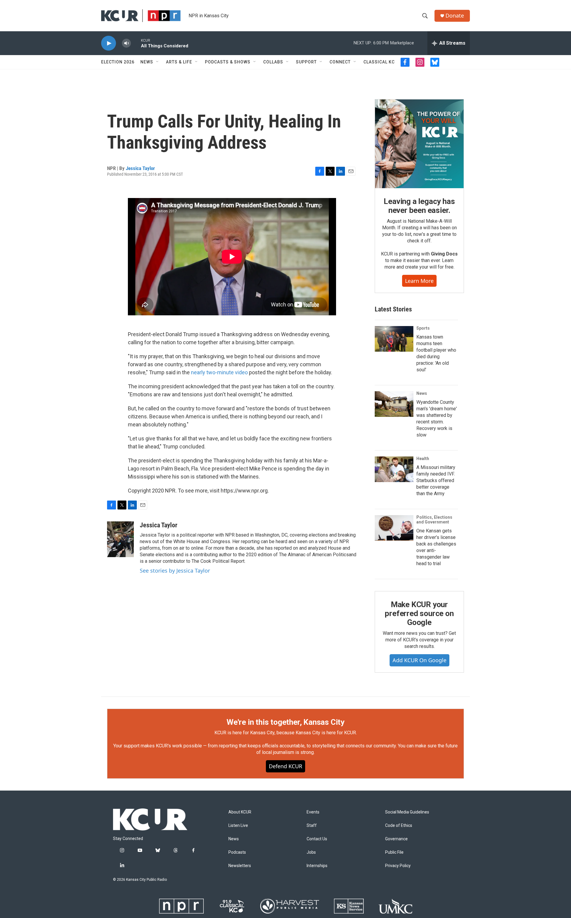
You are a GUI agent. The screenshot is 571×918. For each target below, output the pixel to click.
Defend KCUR (285, 766)
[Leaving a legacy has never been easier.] (419, 143)
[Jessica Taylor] (120, 539)
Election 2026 (117, 62)
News (146, 62)
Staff (312, 825)
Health (422, 458)
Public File (394, 852)
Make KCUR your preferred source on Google (419, 613)
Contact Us (317, 839)
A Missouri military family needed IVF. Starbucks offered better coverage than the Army (435, 480)
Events (313, 812)
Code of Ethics (398, 825)
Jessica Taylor (140, 168)
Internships (317, 866)
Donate (454, 16)
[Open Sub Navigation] (157, 62)
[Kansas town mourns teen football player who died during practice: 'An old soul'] (394, 339)
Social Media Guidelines (407, 812)
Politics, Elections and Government (434, 519)
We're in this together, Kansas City (285, 722)
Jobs (311, 852)
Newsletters (239, 866)
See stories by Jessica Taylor (175, 570)
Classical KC (379, 62)
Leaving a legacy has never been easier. (419, 206)
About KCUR (239, 812)
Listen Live (238, 825)
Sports (423, 328)
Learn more (419, 280)
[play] (108, 43)
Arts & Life (179, 62)
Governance (396, 839)
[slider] (136, 43)
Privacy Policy (398, 866)
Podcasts (237, 852)
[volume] (126, 43)
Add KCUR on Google (419, 660)
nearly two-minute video (219, 372)
